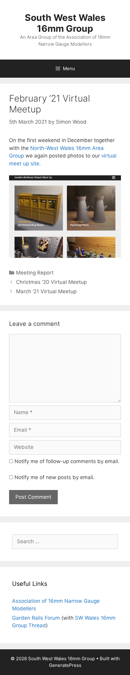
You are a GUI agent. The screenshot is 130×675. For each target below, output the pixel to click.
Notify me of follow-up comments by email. (67, 461)
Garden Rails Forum (36, 618)
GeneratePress (65, 665)
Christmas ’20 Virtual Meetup (51, 282)
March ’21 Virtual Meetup (46, 291)
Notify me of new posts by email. (55, 477)
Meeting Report (35, 273)
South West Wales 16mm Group (65, 23)
